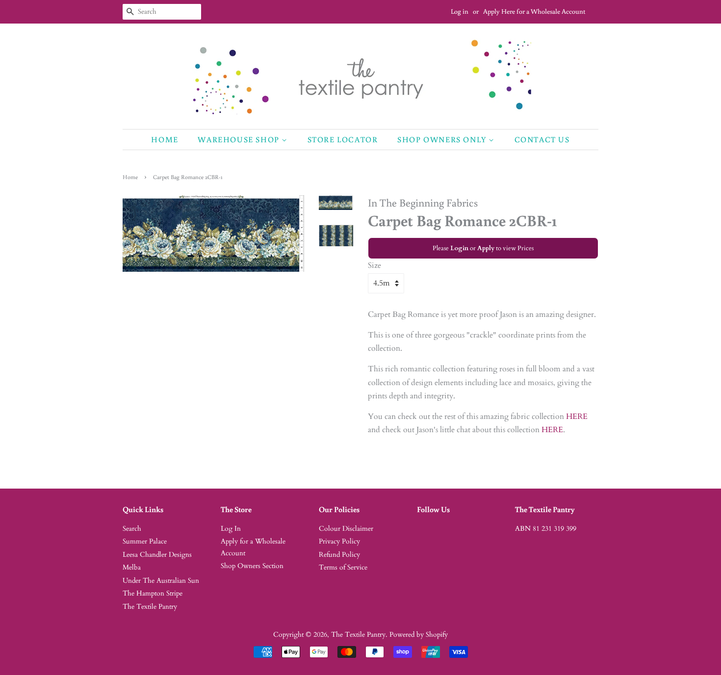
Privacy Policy (339, 541)
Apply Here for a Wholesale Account (534, 11)
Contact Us (542, 139)
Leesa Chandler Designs (157, 554)
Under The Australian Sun (161, 580)
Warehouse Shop (240, 139)
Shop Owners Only (443, 139)
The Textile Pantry (150, 606)
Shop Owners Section (252, 566)
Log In (231, 528)
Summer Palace (145, 541)
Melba (132, 567)
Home (164, 139)
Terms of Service (343, 567)
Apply (485, 248)
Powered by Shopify (418, 634)
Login (459, 248)
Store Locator (343, 139)
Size (374, 265)
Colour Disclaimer (346, 528)
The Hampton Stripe (152, 593)
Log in (459, 11)
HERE (577, 416)
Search (132, 528)
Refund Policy (339, 554)
